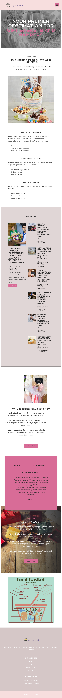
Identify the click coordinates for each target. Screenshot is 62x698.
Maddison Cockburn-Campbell (16, 266)
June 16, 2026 (41, 242)
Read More (13, 285)
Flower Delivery (13, 269)
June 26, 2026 (12, 268)
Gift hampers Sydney (31, 680)
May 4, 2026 (41, 264)
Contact (31, 670)
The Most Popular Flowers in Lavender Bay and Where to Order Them (16, 255)
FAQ (31, 664)
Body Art (40, 310)
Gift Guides (41, 266)
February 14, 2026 (43, 350)
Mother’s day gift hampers (31, 683)
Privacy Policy (31, 667)
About (31, 661)
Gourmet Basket (38, 139)
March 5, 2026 (42, 331)
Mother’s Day (41, 288)
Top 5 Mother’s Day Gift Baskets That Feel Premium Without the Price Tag (44, 275)
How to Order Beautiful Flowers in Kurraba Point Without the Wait (43, 230)
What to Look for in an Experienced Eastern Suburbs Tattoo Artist (44, 298)
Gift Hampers (41, 351)
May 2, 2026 (41, 286)
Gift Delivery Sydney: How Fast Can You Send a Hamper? (44, 340)
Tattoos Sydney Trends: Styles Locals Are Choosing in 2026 (43, 320)
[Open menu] (57, 4)
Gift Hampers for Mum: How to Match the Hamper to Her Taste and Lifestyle (44, 253)
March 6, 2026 (42, 309)
